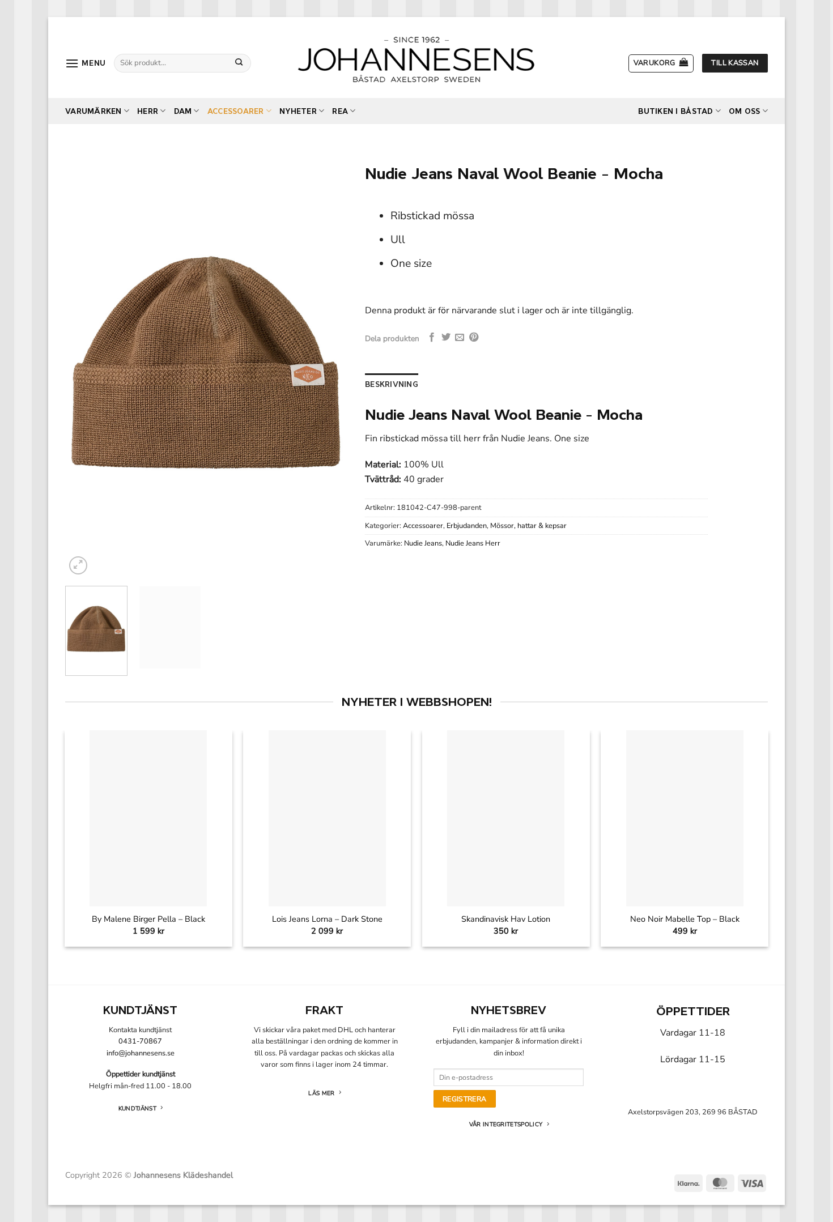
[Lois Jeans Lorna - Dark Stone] (327, 818)
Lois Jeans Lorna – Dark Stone (327, 919)
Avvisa (253, 728)
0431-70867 (140, 1041)
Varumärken (93, 111)
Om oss (744, 111)
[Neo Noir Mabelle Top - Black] (684, 818)
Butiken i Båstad (675, 111)
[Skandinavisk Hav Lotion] (505, 818)
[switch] (353, 678)
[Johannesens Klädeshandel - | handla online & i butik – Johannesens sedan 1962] (417, 57)
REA (340, 111)
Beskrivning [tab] (391, 384)
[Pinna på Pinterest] (473, 338)
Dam (183, 111)
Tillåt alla (579, 728)
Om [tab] (586, 520)
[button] (85, 63)
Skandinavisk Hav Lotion (505, 919)
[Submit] (239, 63)
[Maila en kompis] (459, 338)
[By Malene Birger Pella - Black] (148, 818)
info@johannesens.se (141, 1053)
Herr (147, 111)
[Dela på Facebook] (431, 338)
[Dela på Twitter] (445, 338)
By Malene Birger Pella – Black (148, 919)
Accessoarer (235, 111)
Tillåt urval (416, 728)
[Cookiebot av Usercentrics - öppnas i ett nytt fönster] (609, 482)
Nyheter (298, 111)
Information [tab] (416, 520)
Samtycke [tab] (246, 520)
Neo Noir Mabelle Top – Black (685, 919)
